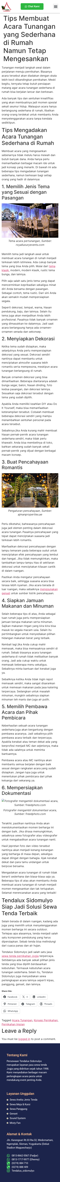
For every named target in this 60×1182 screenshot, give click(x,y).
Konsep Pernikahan (46, 1020)
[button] (55, 6)
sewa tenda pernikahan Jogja (20, 956)
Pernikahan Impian (13, 1024)
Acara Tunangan (22, 1020)
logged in (24, 1039)
